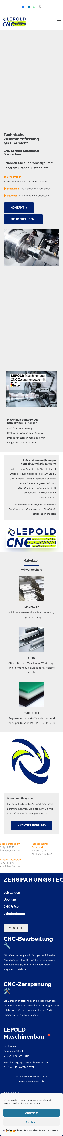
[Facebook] (23, 6)
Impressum (52, 1130)
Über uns (10, 899)
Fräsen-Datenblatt (10, 859)
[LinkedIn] (28, 6)
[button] (58, 22)
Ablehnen (31, 1122)
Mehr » (34, 1015)
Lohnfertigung (14, 913)
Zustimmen (31, 1112)
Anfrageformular (12, 1092)
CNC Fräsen (12, 906)
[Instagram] (40, 6)
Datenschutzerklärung (34, 1130)
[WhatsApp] (34, 6)
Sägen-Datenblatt (10, 843)
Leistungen (12, 892)
